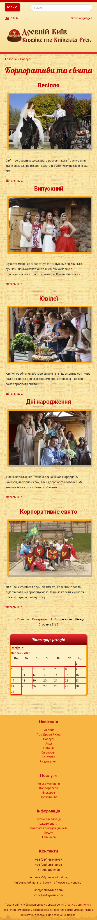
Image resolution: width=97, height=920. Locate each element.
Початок (23, 619)
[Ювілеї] (50, 334)
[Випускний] (50, 224)
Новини (48, 748)
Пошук (48, 832)
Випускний (48, 188)
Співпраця (48, 752)
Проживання (48, 797)
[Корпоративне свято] (50, 547)
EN (16, 18)
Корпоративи (48, 788)
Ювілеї (48, 298)
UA (7, 18)
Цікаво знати (48, 823)
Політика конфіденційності (48, 828)
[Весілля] (50, 121)
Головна (48, 730)
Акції (48, 743)
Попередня (40, 619)
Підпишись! (48, 837)
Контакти (48, 757)
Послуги (48, 739)
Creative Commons (77, 904)
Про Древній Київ (49, 734)
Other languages (81, 18)
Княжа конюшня (48, 783)
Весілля (49, 85)
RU (12, 18)
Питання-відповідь (49, 819)
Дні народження (48, 401)
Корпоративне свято (48, 511)
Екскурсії (48, 792)
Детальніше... (15, 180)
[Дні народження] (50, 437)
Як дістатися (48, 761)
